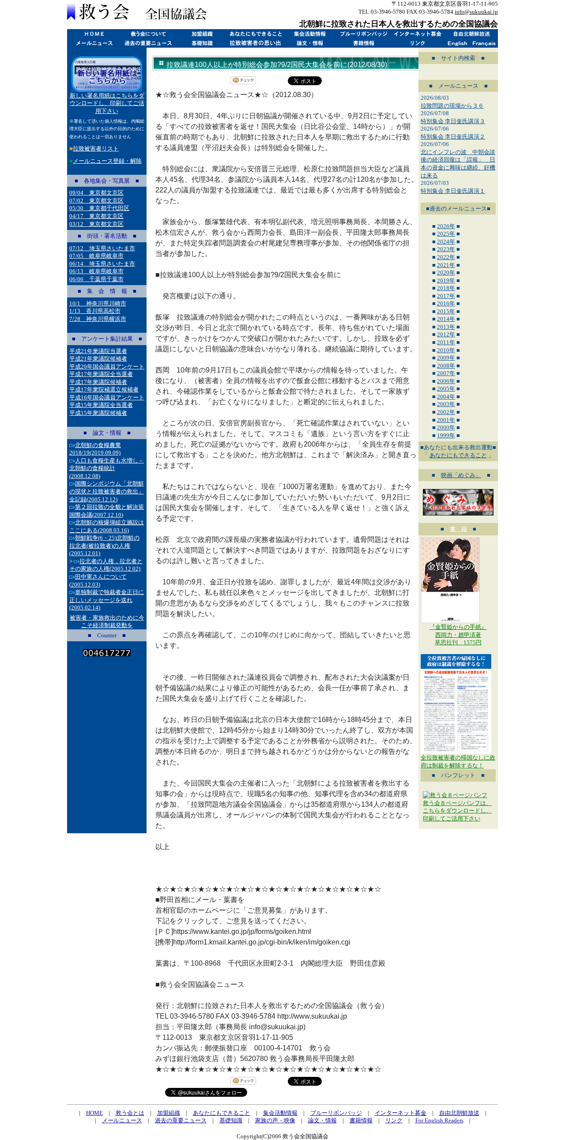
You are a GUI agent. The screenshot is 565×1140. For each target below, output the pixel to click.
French (484, 43)
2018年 (446, 288)
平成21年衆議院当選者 (98, 351)
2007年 (446, 373)
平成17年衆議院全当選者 (101, 374)
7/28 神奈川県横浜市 (97, 319)
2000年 (446, 427)
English (457, 43)
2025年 (446, 233)
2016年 (446, 303)
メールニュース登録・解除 (107, 161)
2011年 (446, 342)
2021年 (446, 265)
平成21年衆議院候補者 (98, 358)
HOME (94, 33)
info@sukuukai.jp (476, 11)
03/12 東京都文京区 (96, 224)
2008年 (446, 365)
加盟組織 (202, 33)
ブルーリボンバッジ (363, 33)
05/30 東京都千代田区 (99, 208)
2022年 (446, 257)
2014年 (446, 319)
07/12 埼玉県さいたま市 (102, 248)
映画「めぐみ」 (461, 475)
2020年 (446, 272)
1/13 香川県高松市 (95, 311)
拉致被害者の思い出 (255, 43)
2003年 (446, 404)
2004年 (446, 396)
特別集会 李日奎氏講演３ (453, 121)
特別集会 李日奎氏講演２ (453, 136)
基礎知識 (202, 43)
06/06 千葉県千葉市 (96, 279)
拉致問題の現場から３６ (452, 105)
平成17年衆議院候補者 (98, 382)
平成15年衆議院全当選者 (101, 405)
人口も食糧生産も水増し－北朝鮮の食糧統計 (106, 468)
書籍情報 (363, 43)
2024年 (446, 241)
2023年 (446, 249)
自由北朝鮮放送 (471, 33)
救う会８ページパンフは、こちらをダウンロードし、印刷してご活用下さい (457, 811)
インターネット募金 (417, 33)
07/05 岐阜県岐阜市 (96, 255)
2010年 (446, 350)
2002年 (446, 412)
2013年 (446, 327)
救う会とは (148, 33)
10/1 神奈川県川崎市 (97, 303)
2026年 (446, 226)
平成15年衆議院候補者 (98, 413)
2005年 (446, 388)
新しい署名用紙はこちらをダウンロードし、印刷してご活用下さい (107, 103)
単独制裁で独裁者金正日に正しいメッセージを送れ (106, 600)
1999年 (446, 435)
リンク (417, 43)
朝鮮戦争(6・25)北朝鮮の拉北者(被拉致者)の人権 (104, 545)
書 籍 (458, 529)
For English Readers (439, 1120)
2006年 (446, 381)
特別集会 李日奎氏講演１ (453, 191)
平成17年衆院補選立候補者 (104, 389)
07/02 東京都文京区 (96, 200)
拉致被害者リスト (96, 148)
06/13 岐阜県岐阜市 (96, 271)
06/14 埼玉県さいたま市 (102, 263)
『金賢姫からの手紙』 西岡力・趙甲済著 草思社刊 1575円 (458, 635)
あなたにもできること (255, 33)
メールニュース (94, 43)
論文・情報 (309, 43)
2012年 (446, 334)
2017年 (446, 296)
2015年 (446, 311)
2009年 (446, 357)
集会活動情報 (309, 33)
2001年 (446, 420)
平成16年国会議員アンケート (106, 397)
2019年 (446, 280)
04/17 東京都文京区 (96, 216)
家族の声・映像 (275, 1120)
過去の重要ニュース (148, 43)
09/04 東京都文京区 (96, 192)
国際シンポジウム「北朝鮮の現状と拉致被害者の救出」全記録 (106, 491)
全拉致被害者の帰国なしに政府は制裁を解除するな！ (458, 761)
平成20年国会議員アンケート (106, 366)
